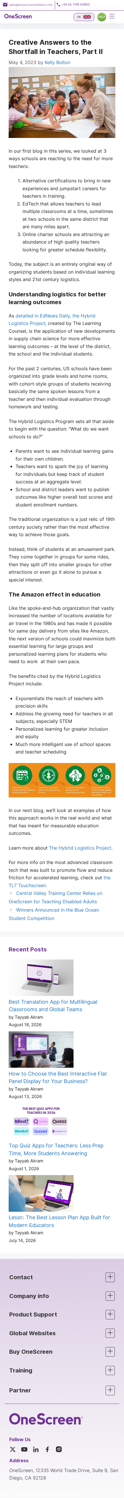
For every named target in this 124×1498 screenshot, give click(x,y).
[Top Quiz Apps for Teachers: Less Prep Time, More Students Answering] (41, 1122)
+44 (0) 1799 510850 (76, 4)
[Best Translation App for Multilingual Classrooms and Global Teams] (41, 979)
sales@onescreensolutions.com (30, 4)
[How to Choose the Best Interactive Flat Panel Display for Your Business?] (41, 1050)
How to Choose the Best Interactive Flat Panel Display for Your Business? (58, 1077)
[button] (62, 1277)
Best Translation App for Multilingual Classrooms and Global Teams (53, 1005)
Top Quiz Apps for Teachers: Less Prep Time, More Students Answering (56, 1149)
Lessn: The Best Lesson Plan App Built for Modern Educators (59, 1221)
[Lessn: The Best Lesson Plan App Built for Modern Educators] (41, 1194)
